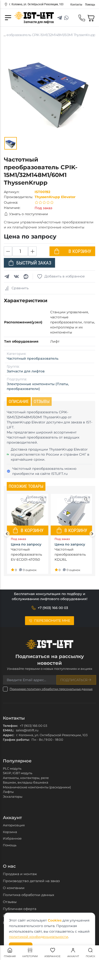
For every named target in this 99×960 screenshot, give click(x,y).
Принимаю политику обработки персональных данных (51, 689)
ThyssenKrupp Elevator (55, 197)
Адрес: (8, 735)
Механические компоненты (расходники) (37, 787)
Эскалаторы (12, 796)
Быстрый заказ (33, 263)
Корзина (10, 832)
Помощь (9, 845)
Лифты (8, 792)
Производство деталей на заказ (31, 881)
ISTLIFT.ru (59, 473)
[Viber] (73, 18)
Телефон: (10, 726)
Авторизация (14, 825)
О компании (14, 888)
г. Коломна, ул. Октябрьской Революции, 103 (36, 4)
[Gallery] (10, 143)
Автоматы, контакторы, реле (26, 778)
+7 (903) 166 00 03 (33, 726)
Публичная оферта (19, 909)
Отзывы (10, 902)
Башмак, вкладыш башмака (25, 782)
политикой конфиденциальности (38, 937)
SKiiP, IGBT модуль (17, 773)
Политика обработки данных (28, 895)
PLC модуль (12, 768)
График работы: (16, 739)
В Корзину (79, 251)
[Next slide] (92, 534)
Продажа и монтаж (20, 874)
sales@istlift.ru (27, 730)
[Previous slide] (7, 534)
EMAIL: (8, 730)
